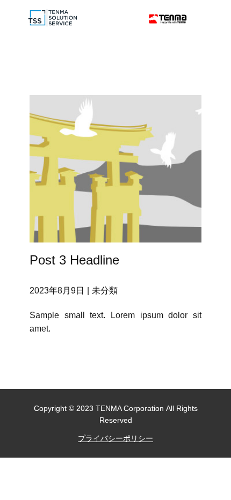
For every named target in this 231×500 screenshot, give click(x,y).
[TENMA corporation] (167, 18)
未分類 (105, 290)
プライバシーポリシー (115, 438)
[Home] (53, 18)
